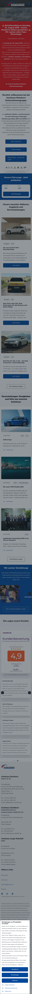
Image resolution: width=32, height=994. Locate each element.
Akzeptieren (14, 969)
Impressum (8, 991)
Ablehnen (15, 980)
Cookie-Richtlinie (10, 985)
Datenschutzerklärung (11, 988)
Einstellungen (15, 975)
